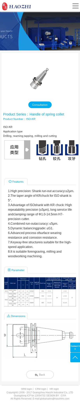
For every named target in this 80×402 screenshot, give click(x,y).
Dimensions (18, 316)
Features (17, 181)
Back (42, 374)
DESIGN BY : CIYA (56, 395)
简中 (42, 15)
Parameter (17, 270)
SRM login (26, 389)
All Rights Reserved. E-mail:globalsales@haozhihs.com (39, 398)
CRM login (40, 389)
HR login (54, 389)
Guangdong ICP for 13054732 (30, 395)
